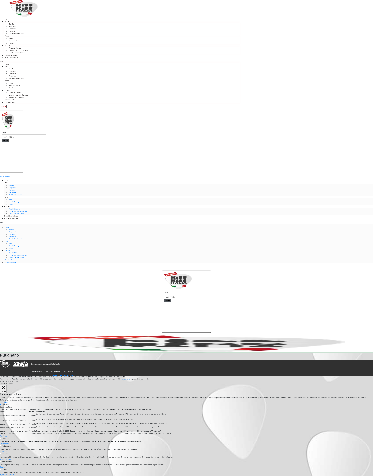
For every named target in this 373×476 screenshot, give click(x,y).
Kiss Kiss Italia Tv (11, 58)
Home (7, 19)
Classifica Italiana (11, 55)
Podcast (8, 46)
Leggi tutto (126, 379)
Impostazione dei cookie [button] (140, 379)
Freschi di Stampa (15, 48)
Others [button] (2, 467)
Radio (7, 21)
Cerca (4, 132)
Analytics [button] (3, 451)
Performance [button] (5, 444)
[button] (120, 62)
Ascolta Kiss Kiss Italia (16, 33)
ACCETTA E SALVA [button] (7, 475)
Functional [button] (3, 436)
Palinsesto (12, 29)
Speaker (11, 24)
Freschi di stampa (14, 41)
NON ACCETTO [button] (13, 381)
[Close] (11, 172)
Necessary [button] (4, 402)
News (7, 36)
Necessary (5, 405)
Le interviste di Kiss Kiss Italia (18, 50)
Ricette (11, 43)
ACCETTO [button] (3, 381)
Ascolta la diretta (5, 176)
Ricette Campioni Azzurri (17, 53)
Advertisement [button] (5, 459)
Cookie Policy (68, 375)
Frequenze (12, 31)
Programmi (12, 26)
